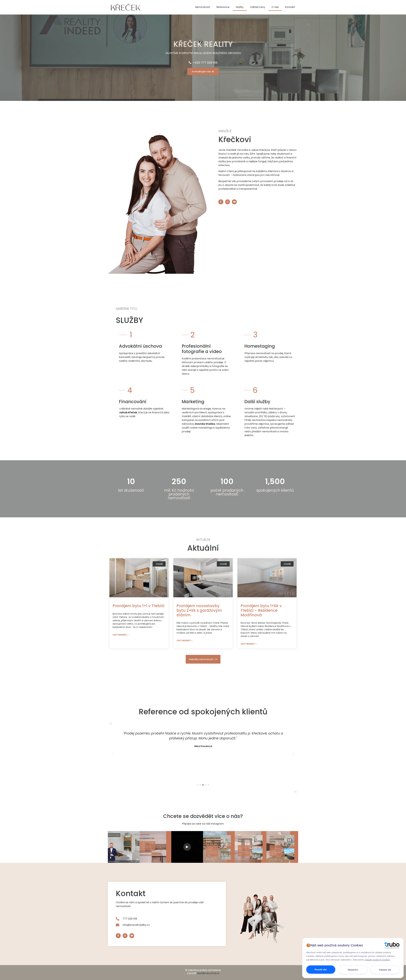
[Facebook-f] (220, 201)
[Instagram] (227, 201)
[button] (197, 784)
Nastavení (353, 969)
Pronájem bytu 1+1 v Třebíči (138, 605)
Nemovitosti (202, 7)
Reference (222, 7)
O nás (275, 7)
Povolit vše (321, 969)
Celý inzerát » (120, 634)
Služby (240, 7)
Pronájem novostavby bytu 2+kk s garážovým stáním (199, 610)
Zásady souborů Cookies (377, 959)
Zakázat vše (385, 969)
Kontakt (290, 7)
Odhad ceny (257, 7)
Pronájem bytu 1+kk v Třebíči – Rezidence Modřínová (261, 610)
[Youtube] (234, 201)
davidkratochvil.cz (208, 973)
